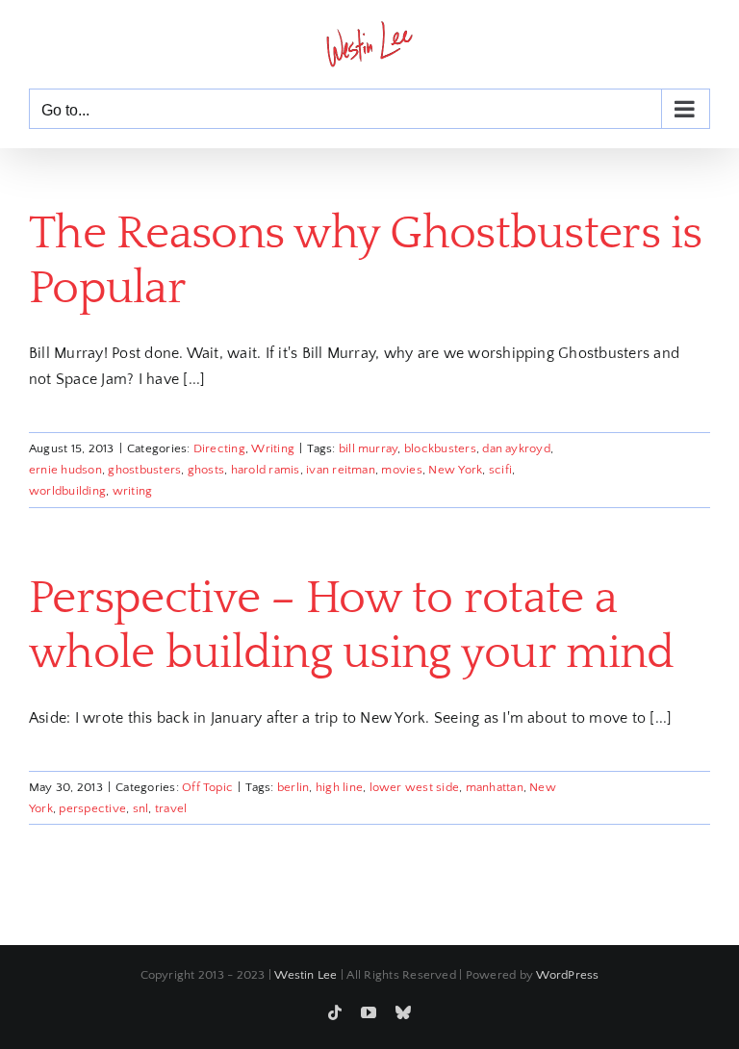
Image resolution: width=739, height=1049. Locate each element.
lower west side (415, 787)
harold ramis (265, 469)
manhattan (494, 787)
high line (339, 787)
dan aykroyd (516, 448)
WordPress (567, 975)
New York (455, 469)
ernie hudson (65, 469)
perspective (92, 808)
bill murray (368, 448)
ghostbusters (144, 469)
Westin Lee (305, 975)
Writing (272, 448)
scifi (500, 469)
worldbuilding (67, 491)
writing (133, 491)
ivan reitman (340, 469)
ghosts (206, 469)
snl (141, 808)
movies (401, 469)
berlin (293, 787)
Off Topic (207, 787)
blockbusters (440, 448)
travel (171, 808)
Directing (219, 448)
